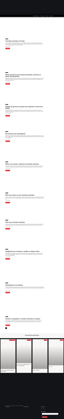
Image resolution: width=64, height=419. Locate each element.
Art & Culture (7, 414)
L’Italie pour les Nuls (8, 411)
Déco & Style (7, 415)
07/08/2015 (9, 113)
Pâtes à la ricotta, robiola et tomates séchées (22, 164)
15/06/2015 (9, 168)
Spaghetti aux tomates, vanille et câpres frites (22, 251)
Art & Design (42, 15)
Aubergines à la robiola (14, 285)
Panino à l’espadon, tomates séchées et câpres (22, 319)
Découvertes (51, 15)
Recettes (46, 15)
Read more (7, 48)
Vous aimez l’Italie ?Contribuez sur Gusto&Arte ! (26, 410)
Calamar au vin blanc (36, 370)
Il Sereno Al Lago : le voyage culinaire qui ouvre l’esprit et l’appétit (23, 365)
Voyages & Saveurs (36, 15)
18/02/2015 (9, 226)
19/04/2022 (9, 46)
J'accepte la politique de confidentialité (45, 415)
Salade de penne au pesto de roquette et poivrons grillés (24, 107)
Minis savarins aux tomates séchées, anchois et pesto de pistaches (23, 75)
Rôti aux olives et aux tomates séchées (19, 195)
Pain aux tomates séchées (15, 222)
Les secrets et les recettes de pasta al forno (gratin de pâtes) (7, 371)
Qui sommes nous (25, 408)
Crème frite (50, 366)
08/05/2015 (9, 200)
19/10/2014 (9, 290)
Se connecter (21, 405)
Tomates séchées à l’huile (15, 41)
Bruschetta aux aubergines (15, 134)
